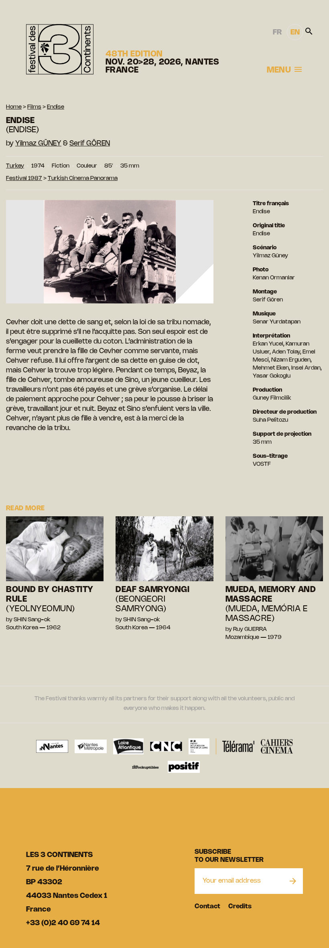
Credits (240, 907)
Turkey (15, 166)
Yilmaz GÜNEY (38, 143)
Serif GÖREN (89, 143)
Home (14, 107)
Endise (55, 107)
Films (34, 107)
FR (277, 32)
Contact (207, 907)
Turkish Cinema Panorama (83, 178)
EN (295, 32)
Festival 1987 (24, 178)
